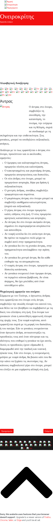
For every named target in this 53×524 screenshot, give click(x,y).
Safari (10, 520)
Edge (19, 520)
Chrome (3, 520)
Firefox (47, 517)
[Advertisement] (26, 53)
